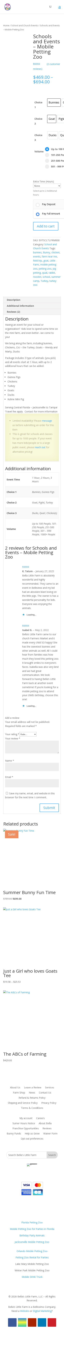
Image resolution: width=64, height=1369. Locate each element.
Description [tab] (13, 299)
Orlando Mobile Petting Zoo (32, 1251)
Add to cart (46, 226)
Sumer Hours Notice (23, 1123)
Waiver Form (50, 1133)
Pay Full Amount (51, 213)
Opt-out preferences (32, 1138)
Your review (12, 738)
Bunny (46, 252)
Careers (40, 1118)
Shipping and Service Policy (23, 1103)
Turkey (44, 280)
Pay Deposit (48, 204)
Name (9, 760)
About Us (15, 1087)
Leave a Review (32, 1087)
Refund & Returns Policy (32, 1098)
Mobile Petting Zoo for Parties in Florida (32, 1229)
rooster (37, 276)
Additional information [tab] (20, 305)
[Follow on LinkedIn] (42, 1322)
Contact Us (45, 1092)
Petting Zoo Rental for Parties (32, 1257)
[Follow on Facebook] (12, 1322)
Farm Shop (19, 1092)
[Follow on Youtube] (32, 1322)
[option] (53, 102)
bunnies (37, 252)
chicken (55, 252)
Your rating (12, 734)
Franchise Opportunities (25, 1128)
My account (25, 1118)
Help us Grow (32, 1133)
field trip (37, 260)
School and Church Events (24, 25)
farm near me (49, 256)
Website (24, 1311)
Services (49, 1087)
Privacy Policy (48, 1103)
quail (44, 272)
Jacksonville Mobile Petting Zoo (32, 1242)
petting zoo (45, 268)
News (32, 1092)
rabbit (52, 272)
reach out (40, 447)
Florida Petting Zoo (32, 1222)
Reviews (47, 1128)
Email (9, 777)
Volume (39, 151)
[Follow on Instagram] (22, 1322)
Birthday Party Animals (32, 1235)
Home (6, 25)
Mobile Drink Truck (32, 1276)
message (47, 420)
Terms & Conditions (32, 1108)
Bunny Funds (14, 1133)
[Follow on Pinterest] (52, 1322)
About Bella (45, 1123)
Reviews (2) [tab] (13, 311)
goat (45, 260)
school (46, 276)
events (36, 256)
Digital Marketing (42, 1311)
